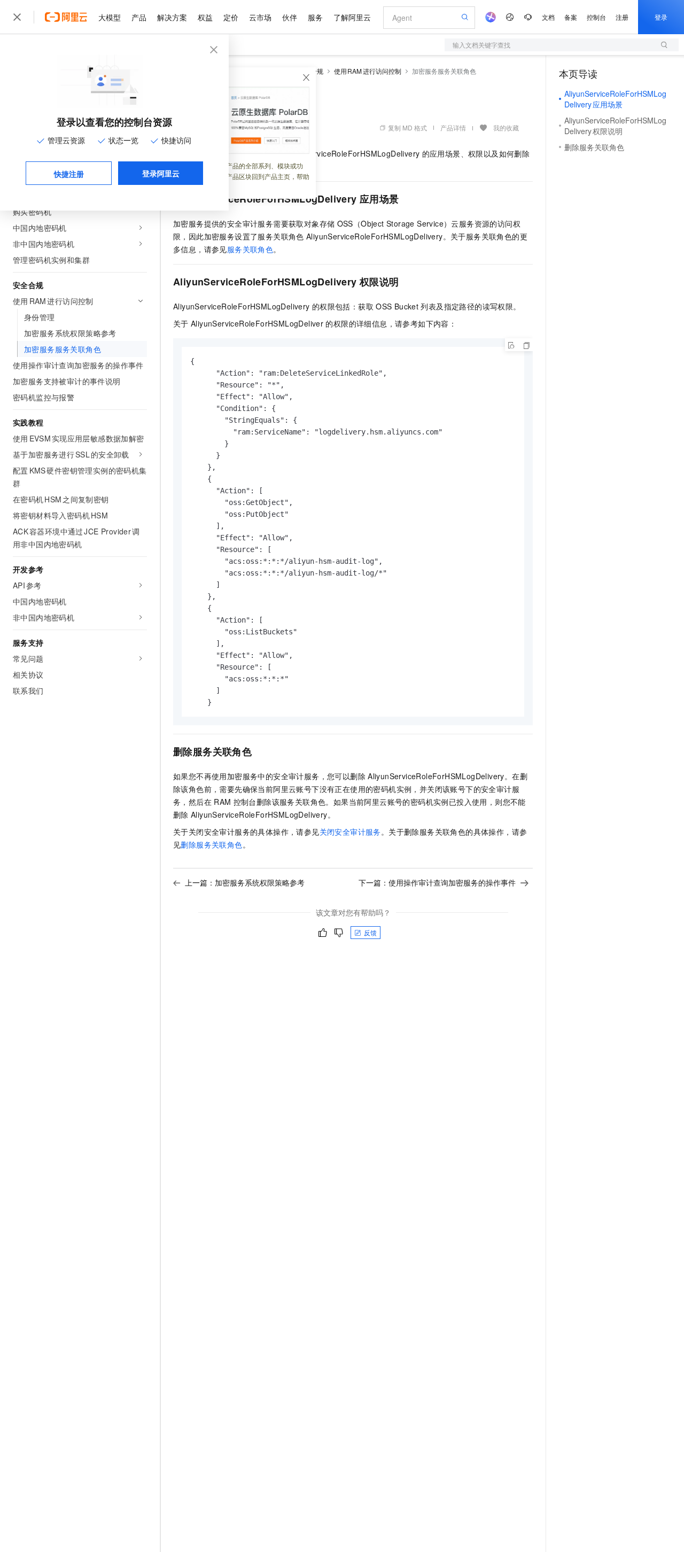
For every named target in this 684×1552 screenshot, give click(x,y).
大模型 (109, 17)
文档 (548, 16)
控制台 (596, 16)
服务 (315, 17)
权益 (205, 17)
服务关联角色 (250, 249)
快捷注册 (69, 173)
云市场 (260, 17)
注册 (622, 16)
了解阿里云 (352, 17)
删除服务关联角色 (211, 844)
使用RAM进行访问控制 (367, 70)
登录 (661, 16)
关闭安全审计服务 (350, 831)
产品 (138, 17)
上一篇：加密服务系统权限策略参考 (245, 882)
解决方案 (172, 17)
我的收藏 (506, 127)
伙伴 (289, 17)
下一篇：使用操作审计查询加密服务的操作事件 (437, 882)
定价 (230, 17)
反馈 (370, 932)
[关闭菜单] (17, 17)
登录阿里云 (161, 173)
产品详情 (453, 127)
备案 (570, 16)
